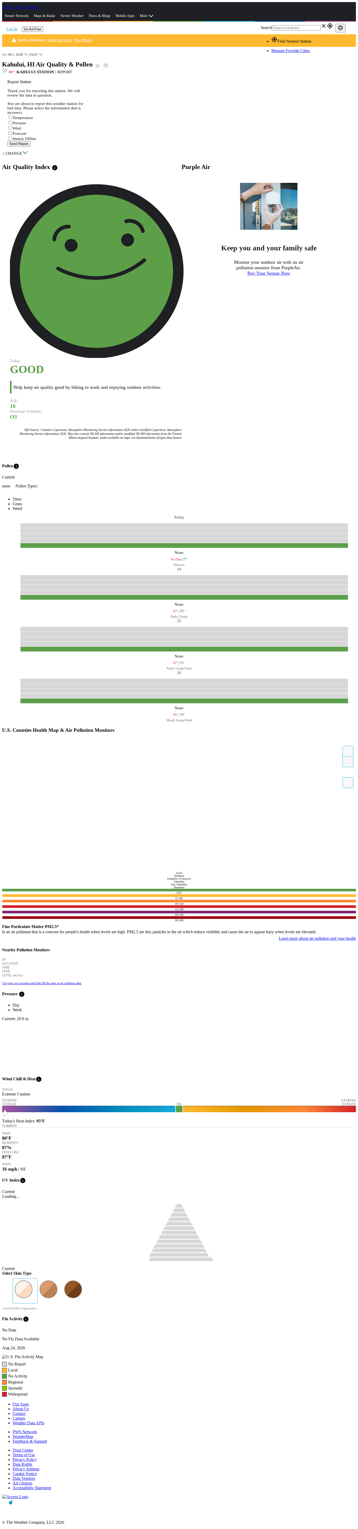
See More (83, 40)
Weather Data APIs (28, 1423)
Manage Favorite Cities (290, 50)
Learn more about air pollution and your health (317, 938)
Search (266, 27)
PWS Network (25, 1432)
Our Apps (21, 1404)
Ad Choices (22, 1483)
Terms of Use (24, 1455)
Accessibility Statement (32, 1488)
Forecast (19, 133)
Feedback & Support (30, 1441)
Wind (17, 128)
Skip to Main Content (20, 7)
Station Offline (24, 139)
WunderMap (23, 1436)
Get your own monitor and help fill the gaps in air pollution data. (42, 983)
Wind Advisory (59, 40)
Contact (19, 1413)
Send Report (18, 144)
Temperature (23, 118)
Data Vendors (24, 1478)
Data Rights (22, 1464)
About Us (21, 1409)
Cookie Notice (25, 1473)
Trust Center (23, 1450)
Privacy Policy (25, 1459)
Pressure (19, 123)
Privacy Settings (26, 1469)
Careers (19, 1418)
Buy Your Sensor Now (268, 273)
